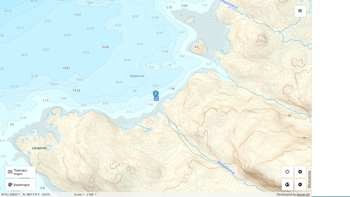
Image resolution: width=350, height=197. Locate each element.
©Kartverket (309, 179)
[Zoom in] (300, 172)
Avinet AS (303, 194)
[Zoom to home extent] (287, 184)
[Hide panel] (300, 11)
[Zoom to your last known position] (287, 172)
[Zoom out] (300, 184)
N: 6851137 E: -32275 (36, 194)
